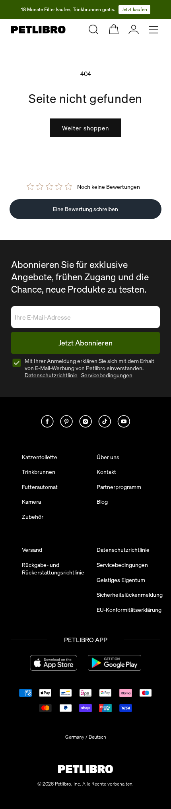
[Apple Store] (53, 663)
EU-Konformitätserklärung (129, 609)
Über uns (108, 457)
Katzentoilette (39, 457)
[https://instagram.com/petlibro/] (85, 421)
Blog (102, 501)
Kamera (31, 501)
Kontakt (106, 471)
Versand (32, 549)
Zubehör (32, 516)
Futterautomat (40, 487)
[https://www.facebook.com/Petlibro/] (47, 421)
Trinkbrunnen (38, 471)
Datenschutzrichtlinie (51, 375)
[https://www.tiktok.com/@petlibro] (104, 421)
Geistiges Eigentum (121, 580)
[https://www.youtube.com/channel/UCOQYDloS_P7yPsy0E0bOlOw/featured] (123, 421)
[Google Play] (114, 663)
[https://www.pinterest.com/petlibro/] (66, 421)
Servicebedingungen (106, 375)
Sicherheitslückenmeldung (130, 594)
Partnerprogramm (119, 487)
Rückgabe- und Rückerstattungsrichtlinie (53, 568)
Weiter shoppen (85, 128)
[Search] (93, 29)
